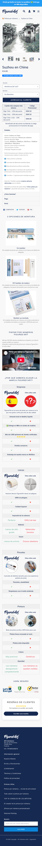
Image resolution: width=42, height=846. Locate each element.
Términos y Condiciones (12, 773)
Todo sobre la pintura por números (16, 794)
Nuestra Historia (10, 759)
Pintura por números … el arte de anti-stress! (20, 789)
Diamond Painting (10, 813)
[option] (10, 59)
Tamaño (5, 83)
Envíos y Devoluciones (12, 763)
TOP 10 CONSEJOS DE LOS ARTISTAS (18, 798)
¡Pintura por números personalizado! (17, 808)
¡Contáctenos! (9, 768)
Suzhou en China (26, 18)
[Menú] (38, 11)
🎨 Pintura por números (10, 18)
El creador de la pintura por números (17, 803)
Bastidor (5, 90)
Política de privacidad (12, 778)
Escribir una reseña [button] (21, 714)
